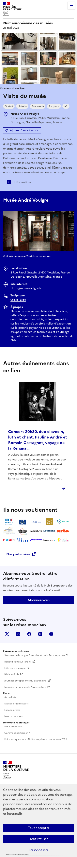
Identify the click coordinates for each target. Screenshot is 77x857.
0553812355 (18, 300)
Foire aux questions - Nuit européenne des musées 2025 (35, 739)
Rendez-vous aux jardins (17, 661)
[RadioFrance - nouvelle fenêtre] (36, 540)
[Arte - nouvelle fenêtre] (63, 531)
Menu (71, 5)
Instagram (40, 634)
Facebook (29, 634)
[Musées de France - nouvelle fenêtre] (49, 522)
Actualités (10, 697)
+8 (66, 106)
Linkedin (18, 634)
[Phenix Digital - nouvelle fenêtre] (22, 531)
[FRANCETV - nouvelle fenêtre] (49, 540)
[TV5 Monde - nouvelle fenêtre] (22, 540)
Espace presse (12, 710)
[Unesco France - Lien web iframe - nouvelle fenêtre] (9, 522)
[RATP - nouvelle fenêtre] (63, 522)
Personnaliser (38, 850)
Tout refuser (38, 838)
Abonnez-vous (39, 600)
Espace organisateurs (16, 703)
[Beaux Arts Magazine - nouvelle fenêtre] (36, 531)
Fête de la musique (14, 668)
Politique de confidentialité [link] (17, 854)
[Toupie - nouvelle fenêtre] (63, 540)
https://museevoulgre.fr (25, 288)
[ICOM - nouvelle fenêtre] (36, 522)
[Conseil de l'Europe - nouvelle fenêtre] (22, 522)
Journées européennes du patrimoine (25, 680)
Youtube (51, 634)
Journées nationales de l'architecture (25, 687)
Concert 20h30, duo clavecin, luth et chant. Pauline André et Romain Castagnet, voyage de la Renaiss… (37, 440)
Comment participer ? (17, 733)
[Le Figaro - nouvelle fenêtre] (49, 531)
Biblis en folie (11, 674)
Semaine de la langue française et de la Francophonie (34, 655)
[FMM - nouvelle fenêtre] (9, 540)
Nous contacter (13, 726)
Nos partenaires (18, 554)
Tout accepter (38, 827)
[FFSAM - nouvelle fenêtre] (9, 531)
